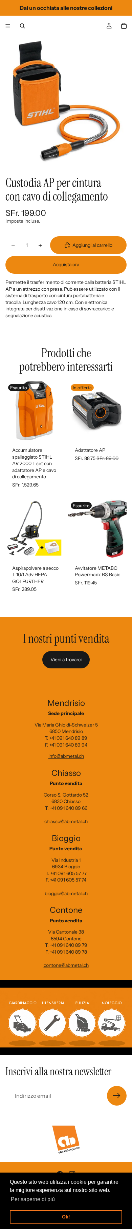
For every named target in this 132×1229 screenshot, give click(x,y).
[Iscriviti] (117, 1096)
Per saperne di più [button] (33, 1199)
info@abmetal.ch (66, 756)
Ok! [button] (66, 1216)
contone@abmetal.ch (66, 965)
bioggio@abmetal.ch (66, 893)
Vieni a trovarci (66, 659)
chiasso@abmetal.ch (66, 821)
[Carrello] (123, 25)
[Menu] (8, 26)
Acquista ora (66, 264)
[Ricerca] (22, 25)
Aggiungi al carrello (92, 245)
